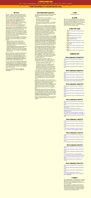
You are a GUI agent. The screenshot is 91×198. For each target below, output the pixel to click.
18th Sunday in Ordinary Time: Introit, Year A (72, 108)
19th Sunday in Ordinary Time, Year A (76, 40)
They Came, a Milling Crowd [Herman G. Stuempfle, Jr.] (74, 113)
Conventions (69, 3)
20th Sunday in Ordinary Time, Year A (76, 45)
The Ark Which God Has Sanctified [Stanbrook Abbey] (74, 79)
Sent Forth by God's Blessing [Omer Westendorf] (73, 141)
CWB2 (44, 3)
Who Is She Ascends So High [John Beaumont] (73, 80)
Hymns (52, 3)
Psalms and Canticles (32, 3)
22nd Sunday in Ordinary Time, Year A (77, 50)
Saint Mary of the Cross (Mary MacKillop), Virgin (75, 38)
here (54, 93)
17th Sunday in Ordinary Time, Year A (76, 30)
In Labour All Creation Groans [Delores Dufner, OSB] (74, 155)
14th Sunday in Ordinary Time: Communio (72, 172)
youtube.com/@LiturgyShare (11, 24)
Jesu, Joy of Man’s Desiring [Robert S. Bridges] (73, 129)
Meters (56, 3)
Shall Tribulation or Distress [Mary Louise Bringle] (73, 112)
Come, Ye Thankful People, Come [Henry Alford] (73, 154)
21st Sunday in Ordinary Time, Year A (76, 47)
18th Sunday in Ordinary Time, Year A (76, 33)
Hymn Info (64, 3)
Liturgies (24, 3)
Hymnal (48, 3)
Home (20, 3)
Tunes (60, 3)
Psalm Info (39, 3)
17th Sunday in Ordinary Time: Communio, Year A (73, 128)
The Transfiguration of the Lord (76, 35)
